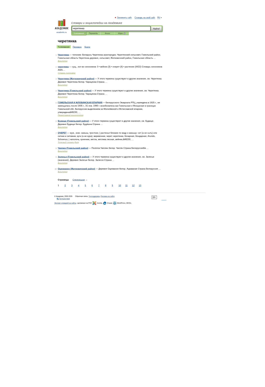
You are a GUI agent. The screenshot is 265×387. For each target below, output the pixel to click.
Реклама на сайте (108, 196)
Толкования (78, 33)
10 (120, 185)
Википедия (62, 61)
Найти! (156, 28)
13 (140, 185)
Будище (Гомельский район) (73, 121)
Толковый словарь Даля (68, 142)
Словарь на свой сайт (145, 18)
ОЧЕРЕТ (62, 133)
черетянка (63, 66)
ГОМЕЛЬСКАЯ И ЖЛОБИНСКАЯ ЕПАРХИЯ (80, 102)
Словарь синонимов (66, 73)
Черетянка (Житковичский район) (76, 78)
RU (158, 18)
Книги (107, 33)
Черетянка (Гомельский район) (74, 90)
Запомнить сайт (124, 18)
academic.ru (61, 32)
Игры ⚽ (122, 33)
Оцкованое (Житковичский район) (76, 168)
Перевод (77, 47)
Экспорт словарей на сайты (65, 203)
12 (133, 185)
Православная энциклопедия (70, 115)
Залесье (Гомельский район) (73, 157)
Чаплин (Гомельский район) (73, 148)
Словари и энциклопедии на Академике (96, 23)
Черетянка (63, 54)
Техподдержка (94, 196)
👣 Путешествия (63, 199)
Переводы (93, 33)
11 (126, 185)
